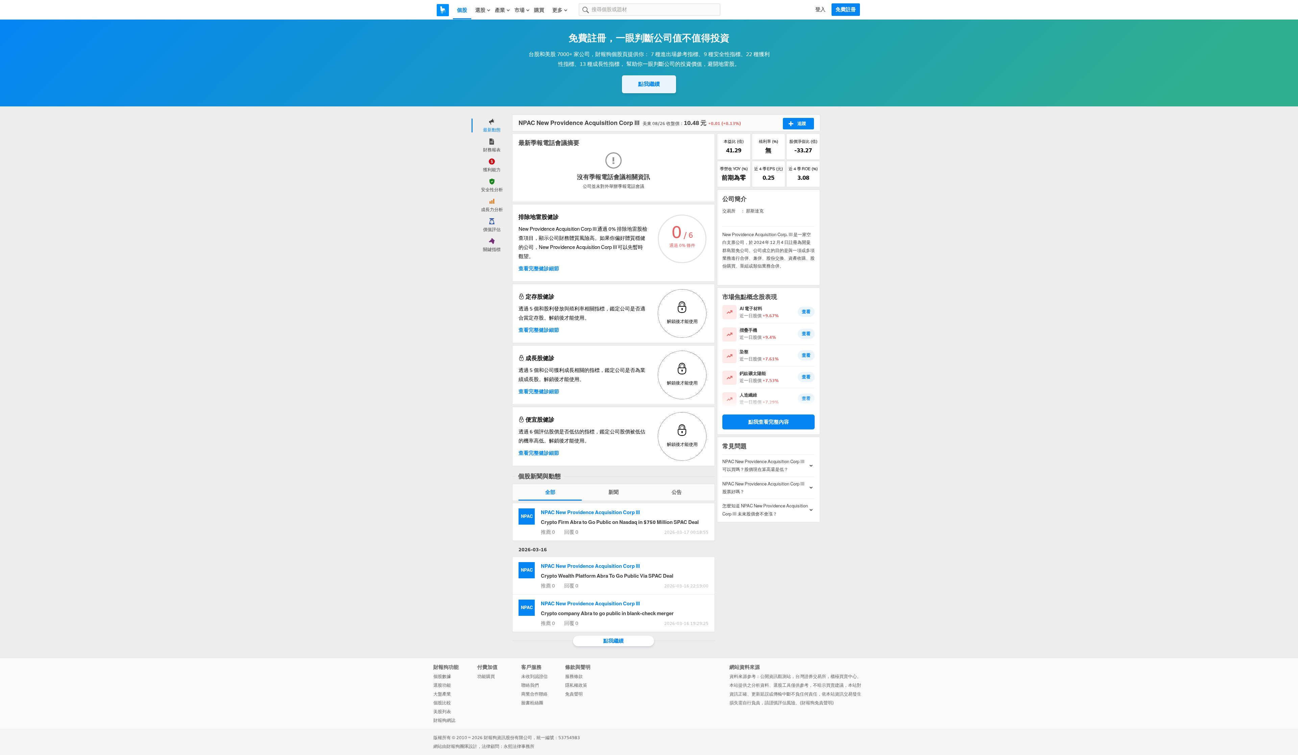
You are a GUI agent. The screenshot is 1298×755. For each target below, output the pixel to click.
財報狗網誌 (444, 720)
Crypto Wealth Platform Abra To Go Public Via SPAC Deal (607, 576)
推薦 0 (548, 532)
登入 (820, 9)
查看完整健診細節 (539, 269)
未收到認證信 (534, 676)
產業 (500, 10)
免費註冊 (846, 9)
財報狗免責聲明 (816, 702)
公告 (677, 492)
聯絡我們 (530, 685)
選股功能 (442, 685)
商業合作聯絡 (534, 694)
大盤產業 (442, 694)
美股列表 (442, 711)
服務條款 (574, 676)
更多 (557, 10)
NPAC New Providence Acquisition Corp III (590, 512)
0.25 (768, 177)
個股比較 (442, 702)
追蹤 (801, 123)
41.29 (733, 150)
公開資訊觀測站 (775, 676)
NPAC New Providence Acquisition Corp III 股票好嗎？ (763, 487)
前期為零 (734, 177)
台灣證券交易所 (810, 676)
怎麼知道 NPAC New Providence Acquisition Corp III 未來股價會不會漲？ (765, 509)
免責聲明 (574, 694)
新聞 (613, 492)
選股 (480, 10)
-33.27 (803, 150)
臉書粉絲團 (532, 702)
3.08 (803, 177)
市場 (519, 10)
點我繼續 (649, 84)
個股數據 (442, 676)
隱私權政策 (576, 685)
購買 (539, 10)
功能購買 (486, 676)
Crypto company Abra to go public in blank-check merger (607, 613)
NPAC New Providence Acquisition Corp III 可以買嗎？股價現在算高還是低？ (763, 465)
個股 (462, 10)
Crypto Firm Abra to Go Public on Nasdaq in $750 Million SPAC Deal (620, 522)
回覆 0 (571, 532)
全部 (550, 492)
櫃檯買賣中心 (844, 676)
